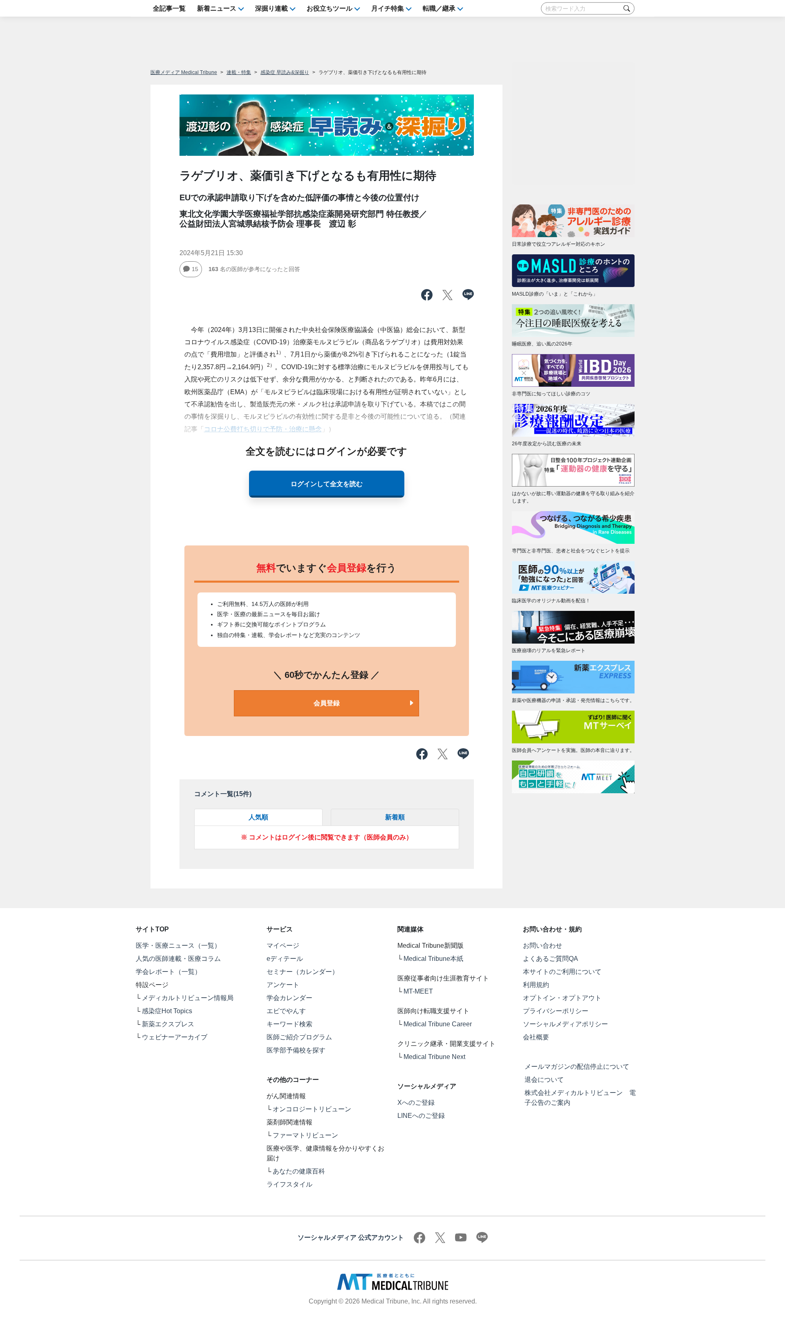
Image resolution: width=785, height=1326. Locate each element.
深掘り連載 (271, 8)
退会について (544, 1079)
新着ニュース (216, 8)
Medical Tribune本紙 (433, 958)
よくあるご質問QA (550, 958)
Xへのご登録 (416, 1102)
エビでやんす (286, 1010)
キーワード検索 (289, 1024)
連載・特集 (239, 72)
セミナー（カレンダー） (303, 971)
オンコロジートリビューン (312, 1109)
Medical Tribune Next (434, 1056)
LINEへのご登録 (421, 1115)
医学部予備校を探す (296, 1050)
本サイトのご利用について (562, 971)
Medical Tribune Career (438, 1024)
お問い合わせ (542, 945)
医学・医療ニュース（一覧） (178, 945)
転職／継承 (439, 8)
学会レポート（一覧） (168, 971)
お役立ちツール (329, 8)
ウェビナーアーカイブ (174, 1037)
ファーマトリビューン (305, 1135)
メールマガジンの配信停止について (577, 1066)
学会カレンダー (289, 997)
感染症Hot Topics (167, 1010)
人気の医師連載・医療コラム (178, 958)
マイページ (283, 945)
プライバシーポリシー (555, 1010)
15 (195, 269)
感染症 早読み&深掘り (284, 72)
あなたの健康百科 (299, 1171)
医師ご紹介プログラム (299, 1037)
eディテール (285, 958)
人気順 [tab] (258, 817)
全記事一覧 (169, 8)
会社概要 (536, 1037)
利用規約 (536, 984)
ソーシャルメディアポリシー (565, 1024)
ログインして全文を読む (327, 483)
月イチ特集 (387, 8)
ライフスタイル (289, 1184)
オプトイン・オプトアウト (562, 997)
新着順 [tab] (395, 817)
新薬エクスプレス (168, 1024)
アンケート (283, 984)
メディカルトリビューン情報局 (187, 997)
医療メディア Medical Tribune (183, 72)
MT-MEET (418, 991)
